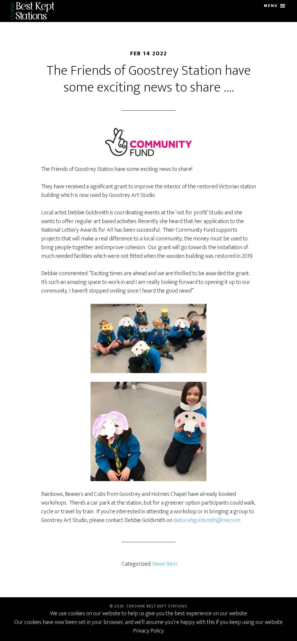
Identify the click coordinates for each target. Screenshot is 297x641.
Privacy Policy (148, 631)
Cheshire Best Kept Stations (34, 11)
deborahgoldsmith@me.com (206, 520)
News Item (164, 564)
